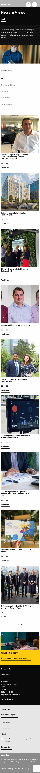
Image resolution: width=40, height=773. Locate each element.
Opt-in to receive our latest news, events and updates (19, 740)
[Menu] (34, 4)
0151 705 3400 (7, 692)
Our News (5, 98)
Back (3, 19)
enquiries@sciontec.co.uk (10, 695)
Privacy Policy (6, 766)
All (2, 78)
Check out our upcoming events (14, 658)
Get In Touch (7, 699)
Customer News (8, 85)
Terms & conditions (20, 766)
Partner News (7, 104)
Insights (4, 91)
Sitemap (10, 769)
